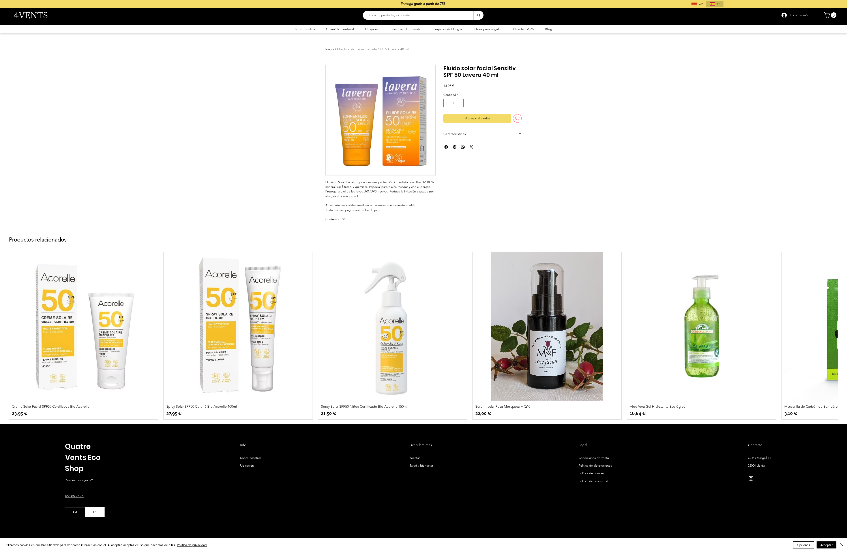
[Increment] (460, 103)
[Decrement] (447, 103)
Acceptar (826, 545)
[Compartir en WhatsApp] (463, 147)
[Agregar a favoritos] (517, 118)
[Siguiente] (844, 335)
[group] (423, 335)
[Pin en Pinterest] (454, 147)
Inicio (329, 49)
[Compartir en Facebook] (446, 147)
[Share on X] (471, 147)
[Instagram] (751, 478)
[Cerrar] (841, 544)
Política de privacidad (192, 545)
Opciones (803, 545)
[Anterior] (2, 335)
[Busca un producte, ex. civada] (478, 15)
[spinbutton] (453, 103)
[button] (831, 15)
